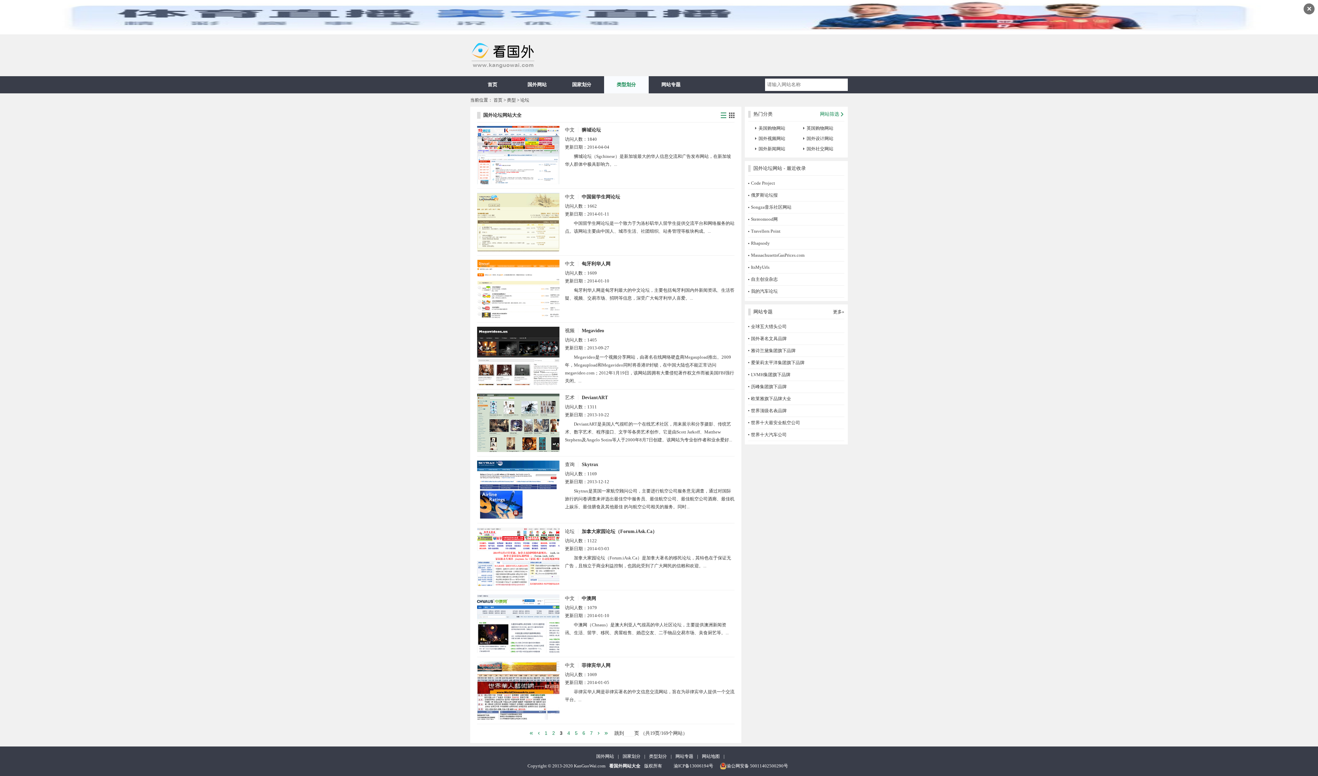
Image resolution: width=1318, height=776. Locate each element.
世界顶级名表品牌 (769, 410)
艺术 (570, 397)
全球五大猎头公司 (769, 326)
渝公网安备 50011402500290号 (757, 765)
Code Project (763, 183)
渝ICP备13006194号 (693, 765)
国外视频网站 (772, 138)
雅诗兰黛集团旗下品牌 (773, 350)
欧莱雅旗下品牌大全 (771, 398)
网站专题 (671, 84)
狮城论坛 (591, 129)
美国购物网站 (772, 128)
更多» (838, 311)
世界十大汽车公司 (769, 434)
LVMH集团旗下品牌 (770, 374)
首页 (492, 84)
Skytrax (590, 464)
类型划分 (626, 84)
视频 (570, 330)
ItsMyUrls (760, 267)
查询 (570, 464)
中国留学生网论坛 (601, 196)
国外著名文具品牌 (769, 338)
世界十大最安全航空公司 (775, 422)
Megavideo (593, 330)
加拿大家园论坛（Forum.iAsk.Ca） (619, 531)
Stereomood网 (764, 219)
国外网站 (537, 84)
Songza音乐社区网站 (771, 207)
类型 (511, 100)
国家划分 (581, 84)
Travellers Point (766, 231)
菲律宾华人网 (596, 665)
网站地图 (711, 756)
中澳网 (589, 598)
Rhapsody (760, 243)
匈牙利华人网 (596, 263)
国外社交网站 (820, 148)
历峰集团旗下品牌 (769, 386)
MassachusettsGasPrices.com (778, 255)
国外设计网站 (820, 138)
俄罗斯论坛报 (764, 195)
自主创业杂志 (764, 279)
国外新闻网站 (772, 148)
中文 (570, 129)
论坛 (524, 100)
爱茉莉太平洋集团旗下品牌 (778, 362)
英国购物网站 (820, 128)
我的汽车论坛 (764, 291)
